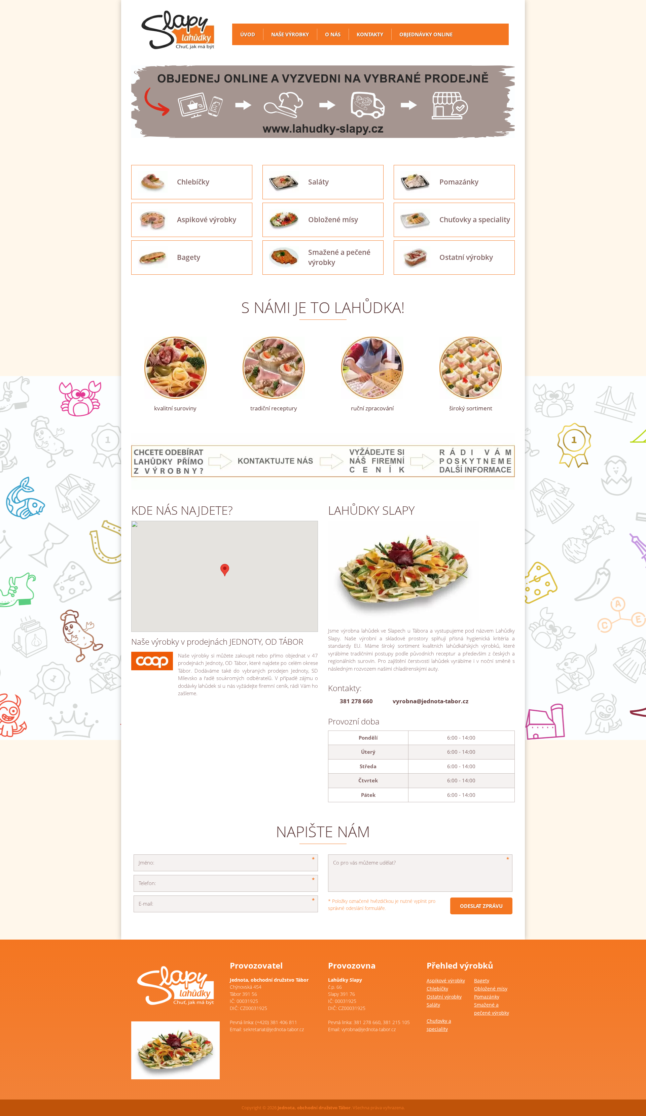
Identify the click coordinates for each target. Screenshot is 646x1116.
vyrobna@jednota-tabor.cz (430, 701)
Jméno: (146, 862)
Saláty (433, 1005)
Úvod (247, 34)
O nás (332, 34)
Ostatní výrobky (444, 996)
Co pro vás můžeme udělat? (364, 862)
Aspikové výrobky (446, 980)
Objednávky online (426, 34)
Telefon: (147, 883)
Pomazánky (486, 996)
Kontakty (370, 34)
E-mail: (146, 903)
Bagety (481, 980)
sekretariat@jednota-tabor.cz (273, 1029)
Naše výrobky (290, 34)
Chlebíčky (437, 988)
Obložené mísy (490, 988)
